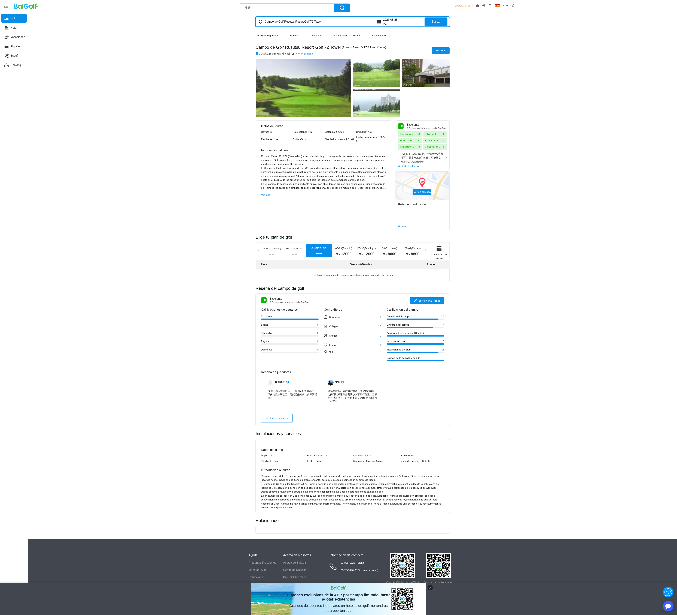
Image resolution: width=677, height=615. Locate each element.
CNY (505, 5)
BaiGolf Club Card (294, 577)
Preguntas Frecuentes (262, 562)
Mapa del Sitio (258, 569)
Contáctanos (256, 577)
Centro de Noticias (294, 569)
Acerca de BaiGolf (294, 562)
